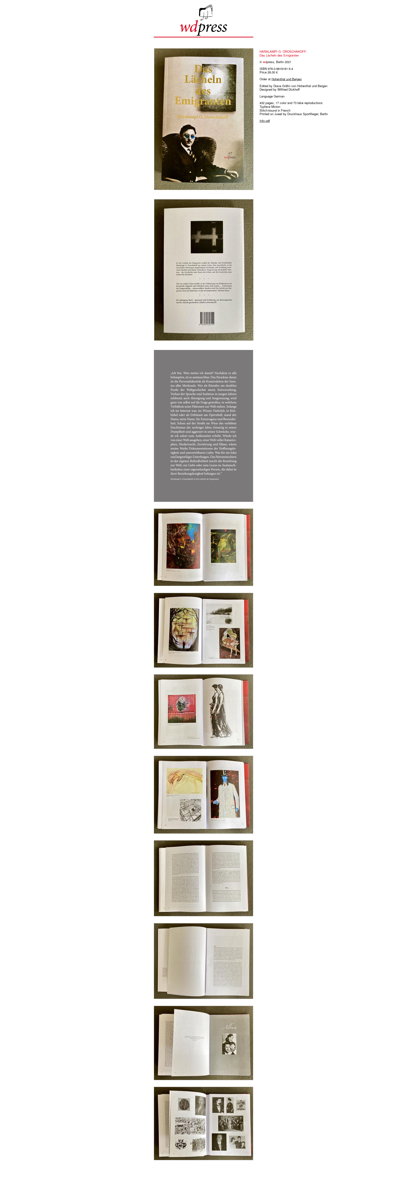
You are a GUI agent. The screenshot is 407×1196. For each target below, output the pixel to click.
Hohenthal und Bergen (287, 79)
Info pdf (265, 120)
